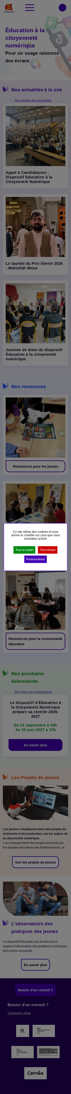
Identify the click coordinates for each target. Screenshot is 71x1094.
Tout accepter (25, 549)
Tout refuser (48, 549)
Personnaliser (35, 559)
